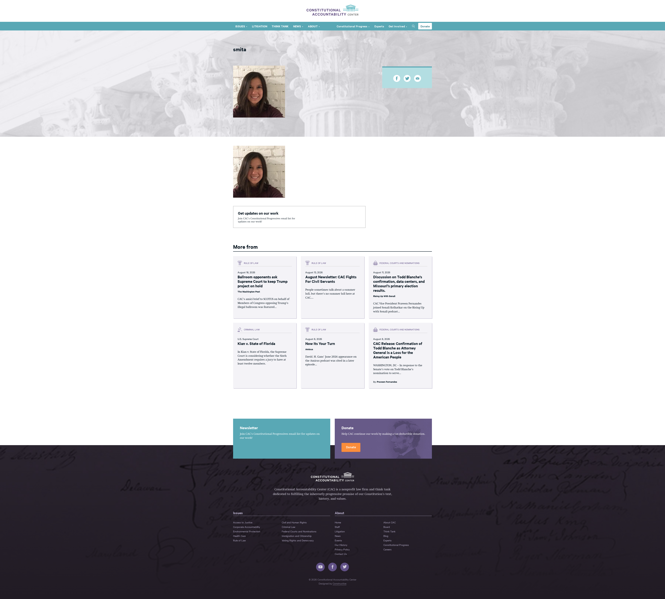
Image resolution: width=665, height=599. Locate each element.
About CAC (389, 522)
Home (338, 522)
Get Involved (397, 26)
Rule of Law (239, 540)
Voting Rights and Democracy (298, 540)
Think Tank (280, 26)
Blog (385, 536)
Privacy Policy (342, 549)
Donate (425, 26)
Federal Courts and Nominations (299, 531)
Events (338, 540)
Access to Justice (242, 522)
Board (386, 527)
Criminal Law (288, 527)
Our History (341, 545)
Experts (379, 26)
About (313, 26)
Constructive (339, 583)
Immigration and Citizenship (297, 536)
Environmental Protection (246, 531)
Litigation (259, 26)
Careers (387, 549)
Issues (240, 26)
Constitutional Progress (352, 26)
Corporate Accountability (246, 527)
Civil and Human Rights (294, 522)
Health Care (239, 536)
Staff (337, 527)
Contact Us (341, 554)
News (297, 26)
